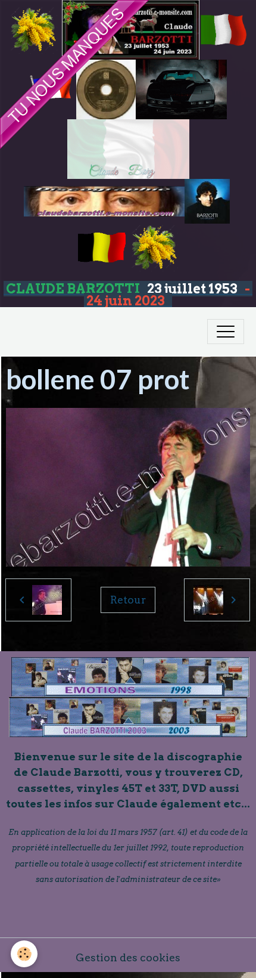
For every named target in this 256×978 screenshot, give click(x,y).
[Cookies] (24, 953)
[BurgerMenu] (225, 331)
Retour (128, 599)
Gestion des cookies (128, 957)
